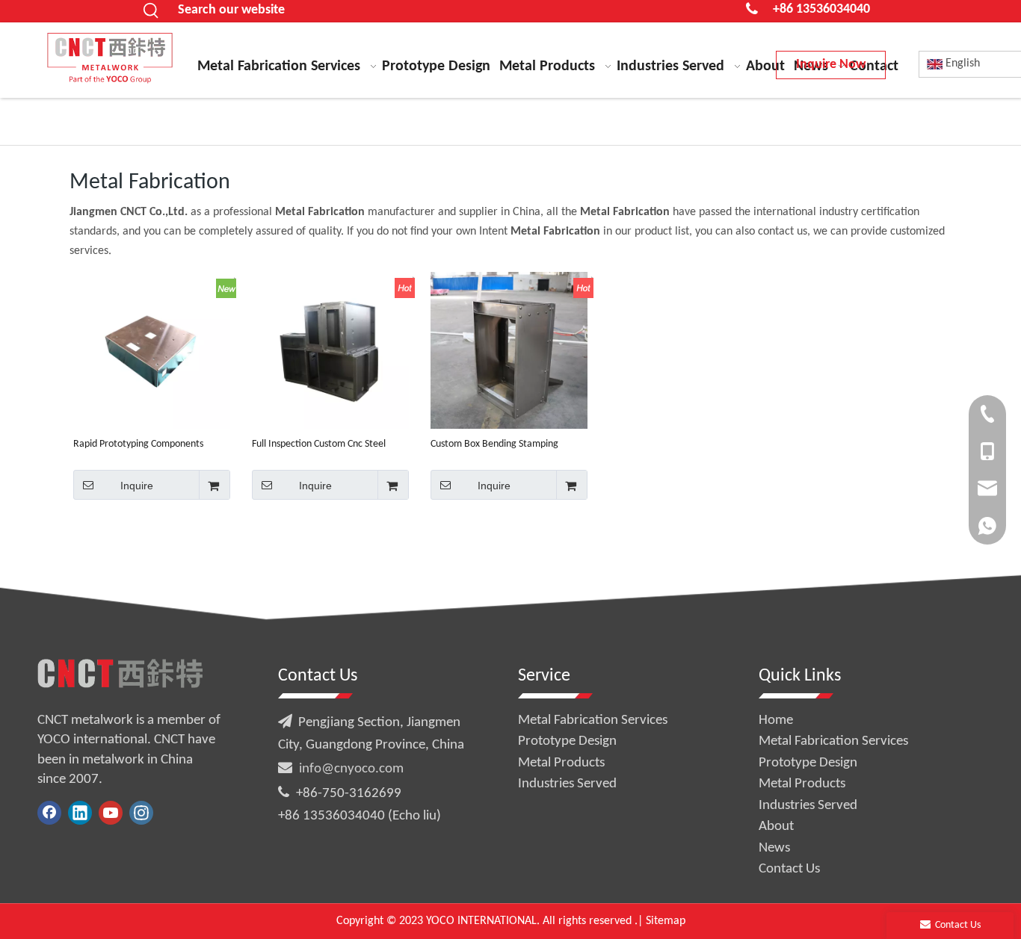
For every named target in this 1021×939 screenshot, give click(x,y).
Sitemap (665, 921)
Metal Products (561, 763)
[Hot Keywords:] (152, 11)
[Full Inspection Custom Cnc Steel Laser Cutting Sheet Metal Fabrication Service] (330, 350)
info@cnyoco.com (351, 769)
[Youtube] (111, 813)
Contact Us (789, 869)
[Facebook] (49, 813)
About (776, 826)
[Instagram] (141, 813)
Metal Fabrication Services (592, 720)
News (774, 848)
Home (776, 720)
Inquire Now (831, 65)
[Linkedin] (80, 813)
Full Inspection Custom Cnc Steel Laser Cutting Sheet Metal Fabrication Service (319, 444)
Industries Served (567, 784)
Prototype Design (567, 741)
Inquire (136, 486)
